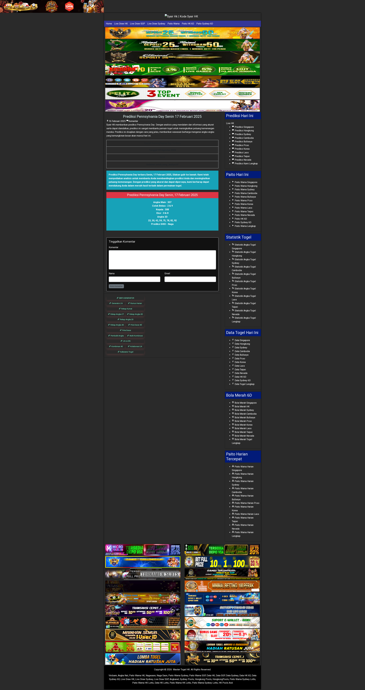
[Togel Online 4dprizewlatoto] (142, 635)
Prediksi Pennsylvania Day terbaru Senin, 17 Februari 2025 (140, 174)
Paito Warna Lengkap (245, 226)
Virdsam (113, 675)
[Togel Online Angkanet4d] (222, 622)
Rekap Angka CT (117, 314)
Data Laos (239, 365)
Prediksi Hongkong (244, 130)
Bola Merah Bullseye (244, 417)
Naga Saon (162, 675)
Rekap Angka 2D (126, 319)
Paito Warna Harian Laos (246, 514)
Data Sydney (240, 347)
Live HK (230, 123)
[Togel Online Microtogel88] (142, 550)
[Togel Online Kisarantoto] (182, 81)
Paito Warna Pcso (243, 200)
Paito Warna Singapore (245, 182)
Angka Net (123, 675)
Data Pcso (239, 358)
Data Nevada (240, 373)
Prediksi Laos (241, 152)
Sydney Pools (187, 679)
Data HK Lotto (162, 682)
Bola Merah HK (242, 406)
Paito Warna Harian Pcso (246, 503)
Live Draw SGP (137, 23)
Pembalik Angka (117, 336)
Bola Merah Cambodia (245, 413)
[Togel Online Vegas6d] (142, 586)
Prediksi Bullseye (243, 141)
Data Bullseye (241, 354)
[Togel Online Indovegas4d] (222, 659)
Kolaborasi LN (136, 346)
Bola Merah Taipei (243, 432)
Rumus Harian (136, 303)
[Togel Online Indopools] (222, 635)
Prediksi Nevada (242, 159)
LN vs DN (126, 341)
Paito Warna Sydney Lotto (243, 679)
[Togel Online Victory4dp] (142, 562)
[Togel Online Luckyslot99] (222, 562)
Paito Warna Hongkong (245, 186)
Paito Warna (174, 23)
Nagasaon (151, 675)
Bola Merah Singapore (245, 402)
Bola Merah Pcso (243, 421)
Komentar (133, 121)
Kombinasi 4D (117, 346)
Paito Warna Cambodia (245, 193)
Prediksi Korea (242, 148)
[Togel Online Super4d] (182, 57)
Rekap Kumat (126, 309)
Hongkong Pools (203, 679)
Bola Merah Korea (243, 424)
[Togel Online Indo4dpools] (142, 659)
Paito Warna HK (137, 675)
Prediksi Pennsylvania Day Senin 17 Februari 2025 (162, 117)
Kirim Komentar (116, 286)
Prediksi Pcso (241, 145)
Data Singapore (242, 340)
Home (109, 23)
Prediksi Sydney (242, 134)
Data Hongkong (242, 344)
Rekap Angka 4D (117, 325)
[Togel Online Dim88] (182, 45)
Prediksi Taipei (242, 156)
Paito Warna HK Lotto (143, 682)
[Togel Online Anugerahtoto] (222, 598)
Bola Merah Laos (243, 428)
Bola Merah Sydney (244, 410)
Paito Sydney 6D (204, 23)
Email (167, 273)
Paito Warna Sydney (244, 189)
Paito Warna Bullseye (245, 196)
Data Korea (240, 362)
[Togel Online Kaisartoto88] (142, 647)
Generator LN (117, 303)
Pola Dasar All (136, 325)
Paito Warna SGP (197, 675)
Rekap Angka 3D (136, 314)
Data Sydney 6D (242, 380)
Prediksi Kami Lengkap (246, 163)
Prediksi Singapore (244, 127)
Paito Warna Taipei (243, 211)
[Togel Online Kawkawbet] (142, 574)
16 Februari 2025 (117, 121)
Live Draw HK (121, 23)
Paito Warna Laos (243, 207)
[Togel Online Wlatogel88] (142, 622)
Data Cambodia (242, 351)
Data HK (211, 675)
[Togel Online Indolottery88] (222, 610)
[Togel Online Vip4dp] (222, 574)
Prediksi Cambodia (244, 138)
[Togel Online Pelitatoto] (182, 93)
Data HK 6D (240, 376)
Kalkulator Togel (126, 352)
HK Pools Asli (226, 682)
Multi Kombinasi (136, 336)
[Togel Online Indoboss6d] (222, 550)
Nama (111, 273)
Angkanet (174, 679)
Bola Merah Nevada (244, 435)
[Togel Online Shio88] (222, 647)
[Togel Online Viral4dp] (182, 106)
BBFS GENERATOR (126, 298)
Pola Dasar (126, 330)
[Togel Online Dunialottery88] (222, 586)
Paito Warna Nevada (244, 215)
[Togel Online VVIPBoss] (182, 33)
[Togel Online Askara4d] (142, 598)
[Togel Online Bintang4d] (142, 610)
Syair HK (110, 124)
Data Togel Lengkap (244, 384)
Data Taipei (240, 369)
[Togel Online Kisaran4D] (182, 69)
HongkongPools (221, 679)
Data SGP (220, 675)
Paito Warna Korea (243, 204)
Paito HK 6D (188, 23)
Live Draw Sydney (156, 23)
